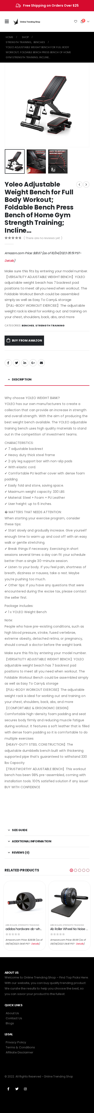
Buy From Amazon (27, 340)
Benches (28, 325)
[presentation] (10, 105)
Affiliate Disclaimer (19, 1052)
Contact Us (14, 1018)
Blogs (10, 1023)
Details (9, 261)
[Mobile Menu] (8, 21)
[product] (25, 901)
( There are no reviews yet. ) (43, 238)
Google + (33, 362)
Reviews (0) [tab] (20, 852)
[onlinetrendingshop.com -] (27, 21)
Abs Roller (11, 924)
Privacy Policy (16, 1042)
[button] (71, 870)
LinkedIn (25, 362)
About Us (12, 1013)
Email (41, 362)
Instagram (25, 1088)
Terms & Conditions (20, 1047)
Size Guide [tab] (19, 830)
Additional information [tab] (31, 841)
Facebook (8, 362)
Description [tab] (21, 379)
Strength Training (50, 325)
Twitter (16, 362)
